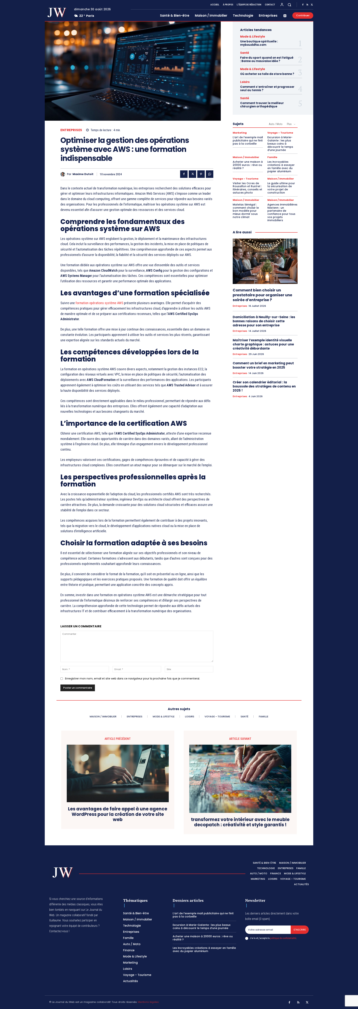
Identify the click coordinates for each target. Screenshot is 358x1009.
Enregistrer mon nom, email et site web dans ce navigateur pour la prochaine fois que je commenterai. (132, 678)
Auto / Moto (275, 124)
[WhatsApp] (209, 174)
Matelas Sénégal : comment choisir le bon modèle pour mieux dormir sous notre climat (246, 211)
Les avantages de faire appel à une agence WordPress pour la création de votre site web (117, 814)
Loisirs (245, 82)
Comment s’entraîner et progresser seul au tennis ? (267, 88)
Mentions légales (148, 1002)
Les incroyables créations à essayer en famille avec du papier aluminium (281, 166)
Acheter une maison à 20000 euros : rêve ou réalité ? (248, 165)
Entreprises (71, 130)
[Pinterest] (201, 174)
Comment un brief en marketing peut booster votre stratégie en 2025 (263, 365)
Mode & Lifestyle (252, 36)
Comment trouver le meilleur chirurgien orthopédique (262, 104)
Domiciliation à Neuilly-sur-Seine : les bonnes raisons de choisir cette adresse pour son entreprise (264, 321)
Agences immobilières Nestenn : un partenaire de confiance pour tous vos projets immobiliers (282, 212)
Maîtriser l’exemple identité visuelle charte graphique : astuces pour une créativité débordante (263, 344)
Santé (244, 52)
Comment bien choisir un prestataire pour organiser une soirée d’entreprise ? (262, 295)
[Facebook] (303, 5)
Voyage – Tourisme (280, 133)
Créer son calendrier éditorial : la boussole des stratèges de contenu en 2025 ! (264, 386)
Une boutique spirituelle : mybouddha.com (259, 43)
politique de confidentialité (283, 938)
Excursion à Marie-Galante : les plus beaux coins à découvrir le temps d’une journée (280, 143)
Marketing (240, 133)
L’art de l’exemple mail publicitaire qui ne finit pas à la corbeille (248, 140)
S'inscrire (299, 929)
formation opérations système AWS (99, 303)
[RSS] (307, 5)
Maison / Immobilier (246, 157)
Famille (272, 157)
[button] (289, 4)
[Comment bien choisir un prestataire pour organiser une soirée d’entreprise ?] (265, 261)
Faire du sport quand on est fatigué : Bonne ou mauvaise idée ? (266, 59)
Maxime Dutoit (83, 174)
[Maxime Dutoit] (63, 174)
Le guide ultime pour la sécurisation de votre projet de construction (281, 187)
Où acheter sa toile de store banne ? (267, 74)
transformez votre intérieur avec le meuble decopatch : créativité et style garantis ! (240, 822)
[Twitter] (312, 5)
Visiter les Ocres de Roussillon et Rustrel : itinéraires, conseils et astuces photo (247, 187)
